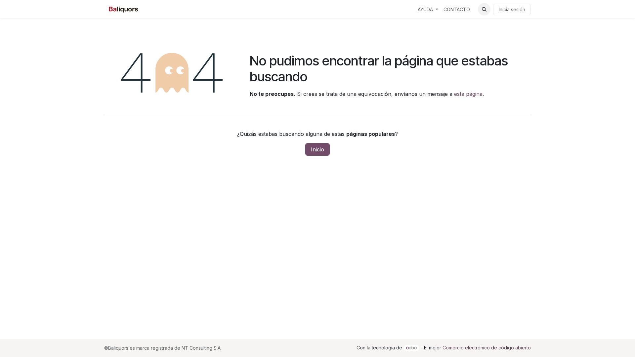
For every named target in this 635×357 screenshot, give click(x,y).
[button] (484, 9)
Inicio (317, 149)
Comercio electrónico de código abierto (487, 347)
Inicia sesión (512, 9)
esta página (468, 94)
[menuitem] (428, 9)
